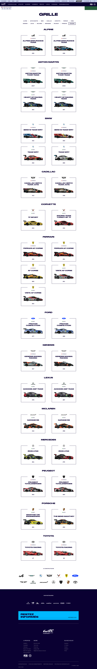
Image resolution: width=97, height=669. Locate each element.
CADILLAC (49, 21)
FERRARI (65, 21)
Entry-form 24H (37, 643)
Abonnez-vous (72, 617)
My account (87, 1)
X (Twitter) (66, 645)
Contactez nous (22, 664)
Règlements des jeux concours (40, 650)
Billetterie (71, 1)
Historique (25, 647)
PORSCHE (64, 23)
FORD (72, 21)
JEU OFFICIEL (57, 1)
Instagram (66, 648)
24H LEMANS (3, 1)
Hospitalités (64, 1)
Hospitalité (25, 645)
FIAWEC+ (25, 643)
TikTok (65, 650)
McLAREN (39, 23)
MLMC (13, 1)
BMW (42, 21)
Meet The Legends (27, 650)
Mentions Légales (48, 664)
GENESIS (25, 23)
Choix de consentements (35, 664)
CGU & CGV (20, 667)
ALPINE (25, 21)
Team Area (36, 645)
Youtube (66, 647)
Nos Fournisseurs (26, 652)
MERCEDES (48, 23)
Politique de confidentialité (62, 664)
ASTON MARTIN (34, 21)
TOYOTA (72, 23)
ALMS (17, 1)
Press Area (36, 647)
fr (94, 1)
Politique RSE (36, 648)
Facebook (66, 643)
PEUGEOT (56, 23)
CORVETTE (57, 21)
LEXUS (32, 23)
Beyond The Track (27, 648)
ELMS (9, 1)
